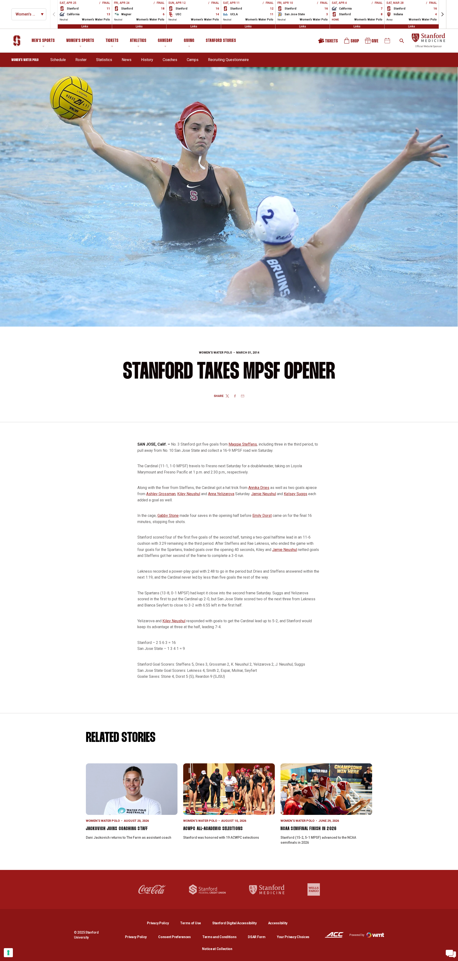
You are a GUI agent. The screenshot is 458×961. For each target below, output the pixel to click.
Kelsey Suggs (295, 494)
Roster (81, 59)
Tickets (112, 41)
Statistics (104, 59)
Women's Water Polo (215, 352)
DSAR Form (256, 937)
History (147, 59)
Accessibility (277, 923)
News (126, 59)
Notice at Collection (217, 949)
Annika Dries (258, 487)
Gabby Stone (168, 515)
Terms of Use (190, 923)
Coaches (170, 59)
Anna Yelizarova (221, 494)
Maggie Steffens (243, 444)
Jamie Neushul (263, 494)
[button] (442, 14)
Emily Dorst (262, 515)
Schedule (58, 59)
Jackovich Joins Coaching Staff (117, 828)
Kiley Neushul (188, 494)
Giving (189, 41)
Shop (352, 42)
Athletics (138, 41)
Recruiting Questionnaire (228, 59)
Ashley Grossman (161, 494)
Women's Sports (80, 41)
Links (84, 26)
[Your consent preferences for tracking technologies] (8, 952)
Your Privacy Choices (293, 937)
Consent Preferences (174, 937)
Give (372, 42)
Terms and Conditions (219, 937)
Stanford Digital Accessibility (238, 923)
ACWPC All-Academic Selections (213, 828)
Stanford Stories (221, 41)
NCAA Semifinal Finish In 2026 (309, 828)
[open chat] (451, 954)
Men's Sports (43, 41)
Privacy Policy (161, 923)
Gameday (165, 41)
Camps (192, 59)
